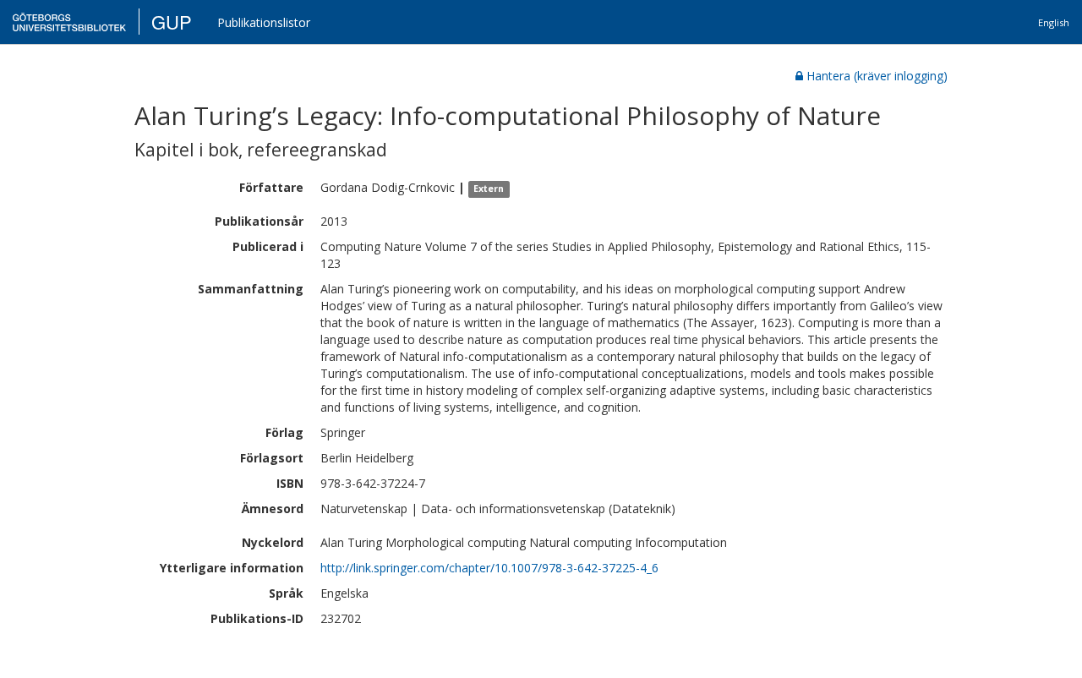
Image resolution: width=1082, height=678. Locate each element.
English (1053, 22)
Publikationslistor (263, 22)
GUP (171, 21)
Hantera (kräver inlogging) (877, 76)
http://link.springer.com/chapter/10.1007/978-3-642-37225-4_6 (489, 568)
